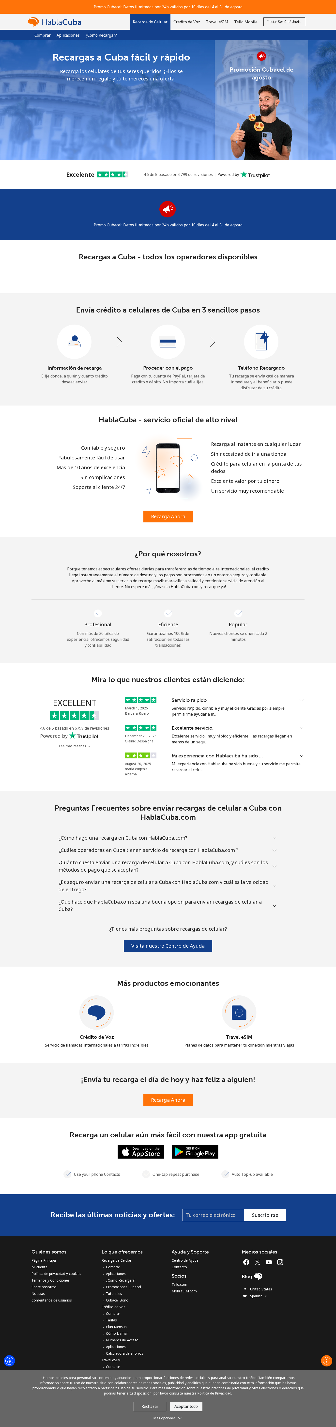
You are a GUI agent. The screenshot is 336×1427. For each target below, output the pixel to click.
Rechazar (149, 1406)
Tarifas (111, 1320)
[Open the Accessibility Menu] (9, 1360)
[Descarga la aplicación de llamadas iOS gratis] (141, 1151)
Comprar (42, 35)
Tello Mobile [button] (246, 22)
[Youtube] (270, 1262)
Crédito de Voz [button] (186, 22)
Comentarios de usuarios (51, 1300)
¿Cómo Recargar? (101, 35)
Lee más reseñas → (75, 746)
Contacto (179, 1267)
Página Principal (44, 1260)
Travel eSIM (239, 1037)
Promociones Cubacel (123, 1287)
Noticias (38, 1293)
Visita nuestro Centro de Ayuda (168, 945)
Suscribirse (265, 1215)
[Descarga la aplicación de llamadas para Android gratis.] (195, 1151)
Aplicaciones (68, 35)
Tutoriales (114, 1293)
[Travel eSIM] (239, 1012)
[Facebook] (247, 1262)
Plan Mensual (116, 1326)
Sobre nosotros (44, 1287)
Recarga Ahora (168, 516)
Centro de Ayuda (185, 1260)
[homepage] (56, 22)
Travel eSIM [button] (217, 22)
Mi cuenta (39, 1267)
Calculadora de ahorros (124, 1353)
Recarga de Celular (116, 1260)
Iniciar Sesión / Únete (284, 21)
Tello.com (179, 1284)
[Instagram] (280, 1262)
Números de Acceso (122, 1340)
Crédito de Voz (97, 1037)
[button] (150, 22)
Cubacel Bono (117, 1300)
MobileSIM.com (184, 1291)
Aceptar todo (186, 1406)
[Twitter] (258, 1262)
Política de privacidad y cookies (56, 1273)
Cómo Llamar (117, 1333)
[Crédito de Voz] (96, 1012)
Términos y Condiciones (50, 1280)
